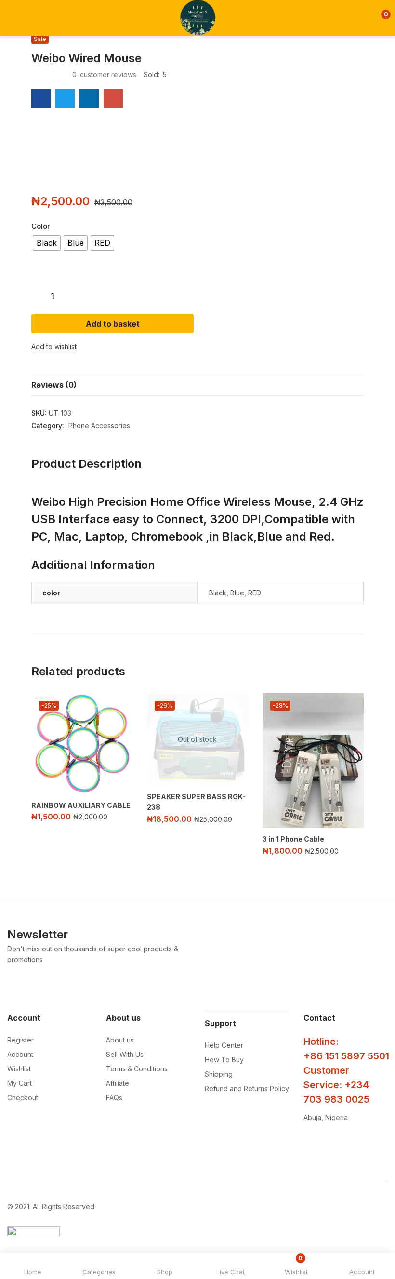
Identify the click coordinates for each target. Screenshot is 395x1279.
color (40, 226)
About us (120, 1040)
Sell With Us (125, 1054)
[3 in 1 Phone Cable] (313, 760)
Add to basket (113, 324)
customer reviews (104, 74)
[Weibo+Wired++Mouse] (65, 98)
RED (254, 593)
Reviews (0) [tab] (54, 385)
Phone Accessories (99, 426)
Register (20, 1040)
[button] (379, 18)
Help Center (224, 1045)
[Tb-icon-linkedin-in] (367, 1142)
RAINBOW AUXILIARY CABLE (81, 805)
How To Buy (224, 1059)
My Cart (19, 1083)
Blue (237, 593)
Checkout (22, 1098)
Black (217, 593)
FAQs (114, 1098)
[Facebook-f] (308, 1142)
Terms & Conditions (137, 1069)
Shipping (219, 1074)
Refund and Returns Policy (247, 1088)
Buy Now (282, 324)
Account (20, 1054)
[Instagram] (327, 1142)
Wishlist (19, 1069)
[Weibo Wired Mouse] (41, 98)
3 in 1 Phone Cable (293, 839)
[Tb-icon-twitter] (347, 1142)
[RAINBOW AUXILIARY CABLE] (81, 743)
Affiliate (117, 1083)
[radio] (46, 243)
